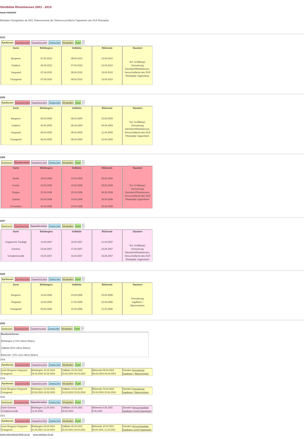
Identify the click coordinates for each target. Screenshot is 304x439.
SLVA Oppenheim (142, 411)
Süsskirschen (22, 42)
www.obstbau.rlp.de (43, 434)
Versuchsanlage (140, 407)
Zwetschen (54, 42)
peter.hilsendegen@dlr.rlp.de (15, 434)
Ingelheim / (128, 373)
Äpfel (78, 42)
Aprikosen (7, 162)
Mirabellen (68, 42)
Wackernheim (142, 373)
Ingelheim (128, 411)
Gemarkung (138, 370)
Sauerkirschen (39, 42)
